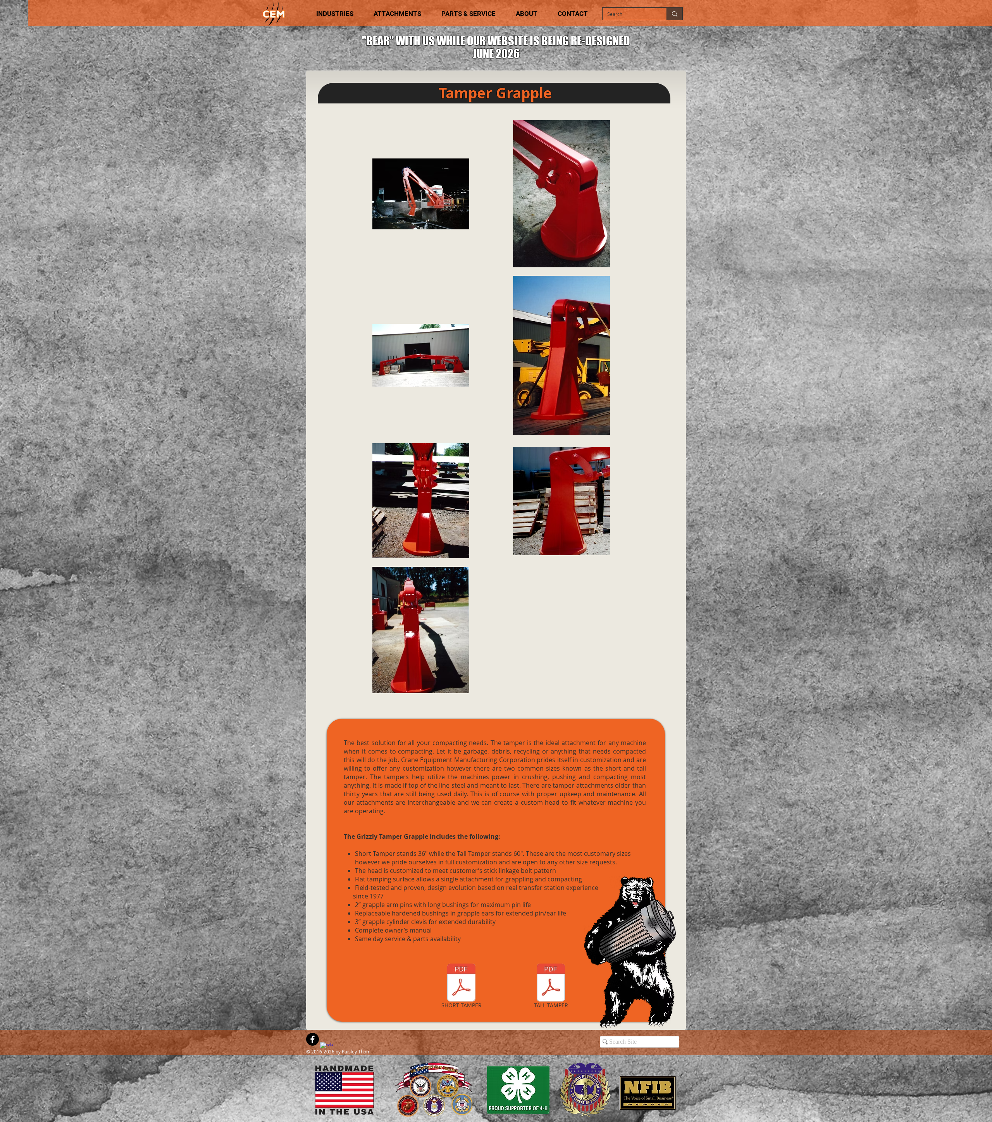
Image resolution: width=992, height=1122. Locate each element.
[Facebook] (312, 1039)
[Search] (674, 14)
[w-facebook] (326, 1048)
